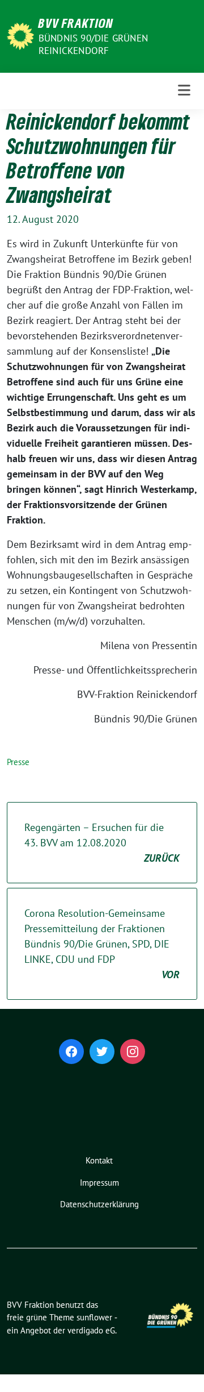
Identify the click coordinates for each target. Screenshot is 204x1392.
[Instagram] (132, 1051)
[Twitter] (102, 1051)
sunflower (94, 1317)
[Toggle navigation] (184, 90)
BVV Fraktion (76, 22)
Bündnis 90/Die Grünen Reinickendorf (93, 44)
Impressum (99, 1182)
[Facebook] (71, 1051)
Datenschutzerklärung (99, 1204)
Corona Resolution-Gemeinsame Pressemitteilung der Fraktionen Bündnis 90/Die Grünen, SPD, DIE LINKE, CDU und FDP (102, 944)
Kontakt (99, 1160)
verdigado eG (91, 1330)
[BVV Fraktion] (20, 34)
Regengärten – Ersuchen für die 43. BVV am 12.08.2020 (102, 843)
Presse (18, 762)
